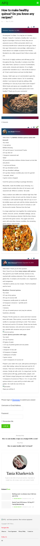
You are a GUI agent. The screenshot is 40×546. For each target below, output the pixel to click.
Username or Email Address (11, 405)
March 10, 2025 (27, 498)
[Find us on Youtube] (2, 540)
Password (4, 413)
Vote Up (28, 26)
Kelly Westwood (12, 262)
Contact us (30, 531)
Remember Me (8, 421)
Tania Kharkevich (20, 473)
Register (16, 400)
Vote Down (34, 27)
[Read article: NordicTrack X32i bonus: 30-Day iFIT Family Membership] (6, 504)
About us (3, 531)
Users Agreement (12, 531)
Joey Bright (11, 131)
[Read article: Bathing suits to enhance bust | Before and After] (6, 496)
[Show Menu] (38, 3)
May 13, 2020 (9, 21)
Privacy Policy (22, 531)
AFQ (4, 3)
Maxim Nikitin (18, 498)
